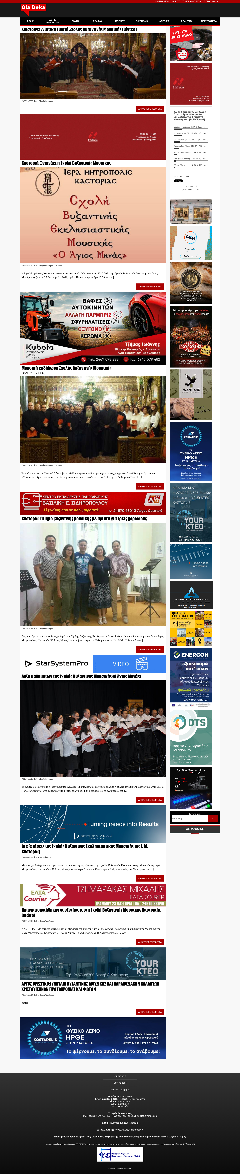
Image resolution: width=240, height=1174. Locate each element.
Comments (191, 186)
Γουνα (76, 21)
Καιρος (176, 1)
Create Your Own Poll (191, 190)
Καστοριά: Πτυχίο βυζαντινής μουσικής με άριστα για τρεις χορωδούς (84, 518)
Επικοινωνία (120, 1076)
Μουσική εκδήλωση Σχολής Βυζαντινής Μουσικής (66, 368)
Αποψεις (164, 21)
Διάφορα (50, 857)
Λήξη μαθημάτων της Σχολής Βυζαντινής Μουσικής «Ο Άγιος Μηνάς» (81, 676)
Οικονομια (142, 21)
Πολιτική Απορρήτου (120, 1089)
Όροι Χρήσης (120, 1083)
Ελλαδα (98, 21)
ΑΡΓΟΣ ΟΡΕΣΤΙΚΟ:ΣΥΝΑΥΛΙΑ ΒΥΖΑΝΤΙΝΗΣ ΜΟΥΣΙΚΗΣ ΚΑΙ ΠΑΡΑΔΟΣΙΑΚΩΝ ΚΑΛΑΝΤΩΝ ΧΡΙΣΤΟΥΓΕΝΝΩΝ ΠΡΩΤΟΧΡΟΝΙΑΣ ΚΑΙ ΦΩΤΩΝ (90, 986)
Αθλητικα (187, 21)
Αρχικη (31, 21)
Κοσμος (120, 21)
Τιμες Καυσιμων (191, 1)
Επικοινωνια (211, 1)
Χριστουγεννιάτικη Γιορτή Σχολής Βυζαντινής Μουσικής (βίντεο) (79, 29)
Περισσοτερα (209, 21)
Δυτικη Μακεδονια (53, 21)
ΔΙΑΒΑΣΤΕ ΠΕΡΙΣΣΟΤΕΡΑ (150, 109)
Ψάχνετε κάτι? (195, 814)
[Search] (213, 818)
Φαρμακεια (162, 1)
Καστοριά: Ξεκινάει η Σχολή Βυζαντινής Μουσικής (66, 163)
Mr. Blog (39, 101)
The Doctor (40, 857)
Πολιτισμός (58, 265)
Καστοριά (49, 101)
